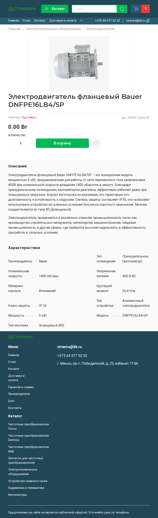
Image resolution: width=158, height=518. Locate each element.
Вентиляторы (17, 495)
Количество (17, 135)
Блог (11, 401)
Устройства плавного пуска (27, 481)
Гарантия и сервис (21, 387)
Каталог (58, 9)
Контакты (15, 408)
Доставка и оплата (62, 20)
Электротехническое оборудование (53, 29)
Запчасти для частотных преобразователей (25, 461)
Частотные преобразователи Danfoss (28, 438)
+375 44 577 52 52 (107, 20)
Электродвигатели (100, 29)
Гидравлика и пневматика (26, 488)
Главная (13, 20)
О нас (27, 20)
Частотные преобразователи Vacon (28, 427)
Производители (19, 394)
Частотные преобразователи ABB (28, 449)
